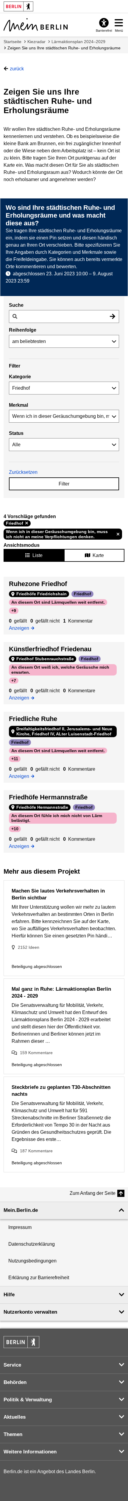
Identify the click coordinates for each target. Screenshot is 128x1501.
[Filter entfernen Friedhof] (26, 523)
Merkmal (18, 405)
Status (16, 433)
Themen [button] (13, 1434)
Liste (37, 555)
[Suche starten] (112, 316)
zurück (17, 68)
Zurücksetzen (23, 472)
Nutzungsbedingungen (32, 1260)
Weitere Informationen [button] (30, 1452)
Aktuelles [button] (15, 1417)
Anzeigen (21, 628)
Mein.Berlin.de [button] (21, 1210)
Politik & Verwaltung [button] (28, 1400)
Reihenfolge (22, 330)
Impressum (20, 1227)
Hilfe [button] (9, 1294)
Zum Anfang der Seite (92, 1193)
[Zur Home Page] (36, 25)
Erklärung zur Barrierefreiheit (38, 1277)
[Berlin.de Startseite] (21, 1342)
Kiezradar (36, 41)
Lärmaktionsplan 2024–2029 (78, 41)
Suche (16, 305)
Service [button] (12, 1365)
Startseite (12, 41)
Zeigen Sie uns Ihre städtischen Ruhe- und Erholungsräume (64, 47)
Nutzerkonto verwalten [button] (30, 1312)
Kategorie (20, 376)
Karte (98, 555)
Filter (64, 483)
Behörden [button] (15, 1382)
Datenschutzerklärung (31, 1244)
